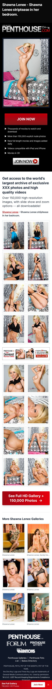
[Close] (48, 685)
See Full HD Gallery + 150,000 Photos (26, 498)
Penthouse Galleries (17, 658)
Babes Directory (29, 661)
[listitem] (13, 236)
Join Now (38, 684)
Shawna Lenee (10, 212)
